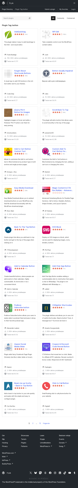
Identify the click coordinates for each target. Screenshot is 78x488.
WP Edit (55, 32)
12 (40, 423)
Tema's (23, 439)
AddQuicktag (20, 32)
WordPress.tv (46, 446)
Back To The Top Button (24, 227)
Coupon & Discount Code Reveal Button (60, 345)
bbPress (6, 460)
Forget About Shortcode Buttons (22, 72)
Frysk (9, 473)
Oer (3, 435)
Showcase (25, 435)
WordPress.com (9, 453)
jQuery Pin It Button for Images (22, 111)
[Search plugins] (30, 18)
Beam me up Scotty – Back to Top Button (23, 384)
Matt (5, 457)
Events (61, 439)
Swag (62, 446)
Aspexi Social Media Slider (20, 345)
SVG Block (56, 227)
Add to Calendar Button (24, 266)
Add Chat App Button (61, 266)
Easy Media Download (23, 188)
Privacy (5, 446)
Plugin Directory (7, 9)
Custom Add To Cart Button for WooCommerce (59, 150)
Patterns (24, 446)
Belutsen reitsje (64, 435)
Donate (63, 443)
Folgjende (46, 423)
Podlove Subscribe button (21, 306)
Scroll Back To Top (60, 110)
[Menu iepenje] (75, 3)
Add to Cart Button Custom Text (22, 150)
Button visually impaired (62, 71)
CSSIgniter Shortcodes (62, 305)
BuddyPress (7, 464)
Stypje (42, 439)
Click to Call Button (60, 383)
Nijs (3, 439)
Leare (42, 435)
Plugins (23, 443)
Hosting (5, 443)
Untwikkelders (45, 443)
